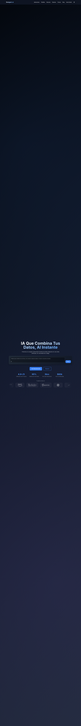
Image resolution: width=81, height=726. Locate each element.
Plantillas (43, 2)
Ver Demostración (35, 368)
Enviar (68, 361)
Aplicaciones (36, 2)
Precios (59, 2)
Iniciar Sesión (69, 2)
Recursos (48, 2)
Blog (63, 2)
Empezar (47, 368)
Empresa (54, 2)
